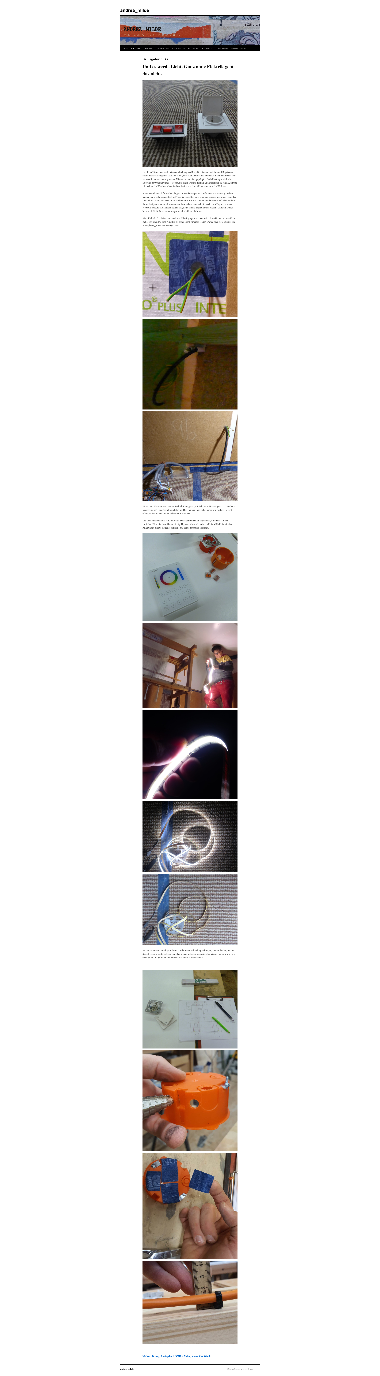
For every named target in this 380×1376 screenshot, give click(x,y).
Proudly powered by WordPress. (241, 1369)
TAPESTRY (149, 48)
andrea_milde (134, 10)
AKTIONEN (193, 48)
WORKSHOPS (163, 48)
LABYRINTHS (207, 48)
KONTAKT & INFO (239, 48)
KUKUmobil (136, 48)
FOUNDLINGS (222, 48)
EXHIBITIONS (178, 48)
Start (126, 48)
